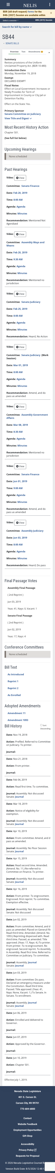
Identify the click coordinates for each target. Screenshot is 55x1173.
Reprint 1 (13, 681)
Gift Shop (27, 1136)
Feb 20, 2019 (20, 192)
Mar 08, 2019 (20, 424)
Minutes (22, 213)
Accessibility (27, 1144)
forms (31, 11)
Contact (27, 1118)
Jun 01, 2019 (20, 481)
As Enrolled (14, 695)
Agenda (21, 206)
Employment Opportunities (27, 1130)
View (21, 177)
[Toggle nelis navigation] (8, 4)
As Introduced (16, 674)
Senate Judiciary (30, 302)
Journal (19, 796)
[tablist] (27, 567)
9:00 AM (18, 488)
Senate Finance (30, 186)
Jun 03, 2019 (20, 537)
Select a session (10, 20)
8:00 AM (18, 199)
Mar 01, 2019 (20, 365)
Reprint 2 (13, 688)
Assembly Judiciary (32, 530)
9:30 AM (18, 259)
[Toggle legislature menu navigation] (49, 4)
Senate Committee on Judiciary (23, 114)
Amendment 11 (17, 713)
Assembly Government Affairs (27, 416)
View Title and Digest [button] (17, 118)
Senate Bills (12, 43)
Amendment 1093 (18, 720)
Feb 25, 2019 (20, 308)
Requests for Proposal (27, 1155)
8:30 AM (18, 431)
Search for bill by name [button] (16, 26)
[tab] (14, 51)
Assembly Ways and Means (25, 244)
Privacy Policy (26, 1150)
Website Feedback (27, 1124)
